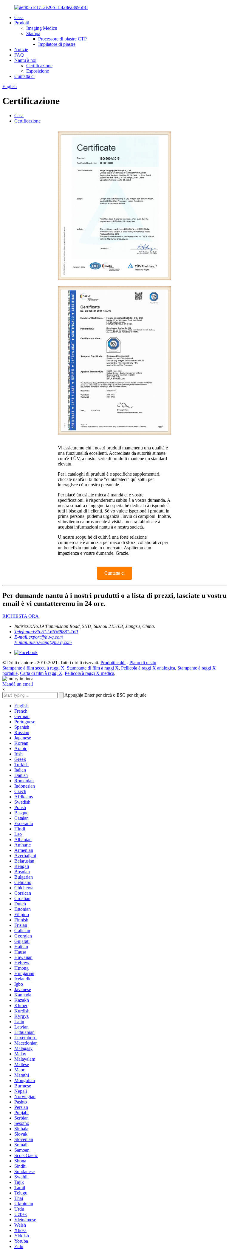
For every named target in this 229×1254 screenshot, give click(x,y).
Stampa (33, 33)
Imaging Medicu (41, 28)
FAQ (19, 54)
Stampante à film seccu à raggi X (33, 667)
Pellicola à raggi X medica (89, 673)
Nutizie (21, 49)
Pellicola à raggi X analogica (148, 667)
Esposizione (37, 70)
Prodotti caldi (113, 662)
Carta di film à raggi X (41, 673)
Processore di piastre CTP (62, 38)
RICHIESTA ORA (20, 616)
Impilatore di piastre (56, 44)
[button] (114, 573)
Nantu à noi (25, 60)
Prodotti (21, 22)
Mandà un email (17, 683)
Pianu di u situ (142, 662)
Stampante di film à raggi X (93, 667)
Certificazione (39, 65)
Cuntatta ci (24, 76)
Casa (19, 17)
